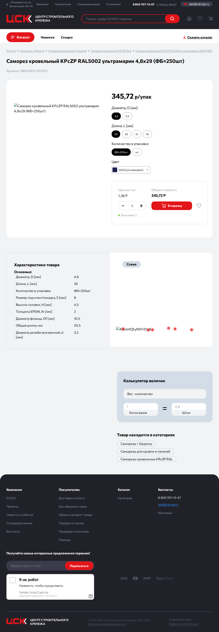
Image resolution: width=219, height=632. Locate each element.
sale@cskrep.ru (199, 4)
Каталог (11, 50)
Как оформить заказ (73, 506)
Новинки (48, 37)
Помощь (65, 540)
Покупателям (63, 4)
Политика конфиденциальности (107, 623)
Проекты (12, 506)
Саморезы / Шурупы (32, 50)
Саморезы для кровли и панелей (67, 50)
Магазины (42, 4)
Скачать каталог (200, 37)
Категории (125, 498)
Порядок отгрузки (71, 523)
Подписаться (79, 566)
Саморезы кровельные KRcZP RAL (111, 50)
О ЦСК (11, 498)
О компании (113, 4)
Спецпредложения (88, 4)
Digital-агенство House (183, 624)
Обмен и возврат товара (75, 515)
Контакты (13, 531)
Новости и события (19, 515)
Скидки (67, 37)
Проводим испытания (74, 531)
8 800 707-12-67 (143, 4)
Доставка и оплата (71, 498)
